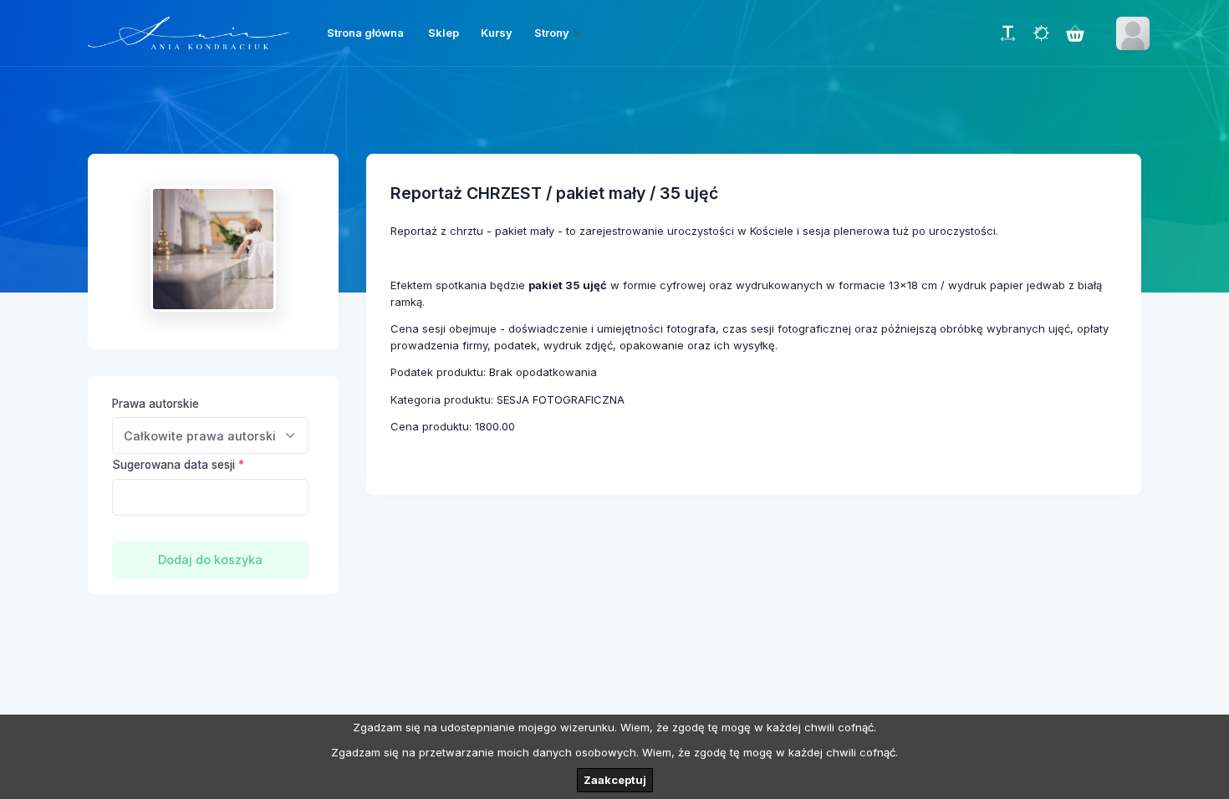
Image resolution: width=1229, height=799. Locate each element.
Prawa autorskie (155, 403)
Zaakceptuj (615, 779)
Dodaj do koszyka (210, 559)
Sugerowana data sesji (173, 464)
